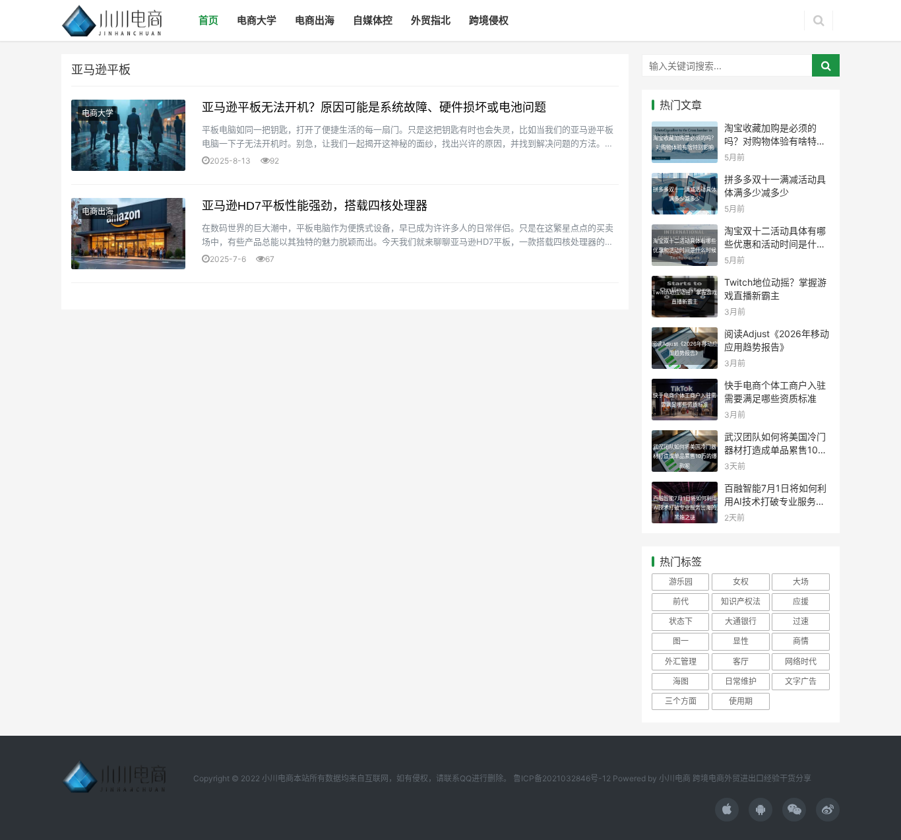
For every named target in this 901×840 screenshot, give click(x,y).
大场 (801, 582)
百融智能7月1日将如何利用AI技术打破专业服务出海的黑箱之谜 (775, 500)
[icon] (727, 810)
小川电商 (676, 778)
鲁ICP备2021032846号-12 (562, 778)
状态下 (681, 621)
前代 (681, 601)
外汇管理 (681, 661)
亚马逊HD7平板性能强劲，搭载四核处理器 (314, 205)
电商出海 (314, 20)
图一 (681, 641)
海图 (681, 681)
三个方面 (681, 701)
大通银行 (741, 621)
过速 (801, 621)
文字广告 (801, 681)
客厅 (741, 661)
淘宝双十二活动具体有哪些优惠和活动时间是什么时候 (775, 243)
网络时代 (801, 661)
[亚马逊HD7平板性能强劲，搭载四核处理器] (128, 233)
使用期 (741, 701)
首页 (208, 20)
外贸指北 (430, 20)
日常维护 (741, 681)
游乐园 (681, 582)
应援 (801, 601)
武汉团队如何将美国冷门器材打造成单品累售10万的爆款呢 (775, 449)
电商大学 (256, 20)
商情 (801, 641)
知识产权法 (741, 601)
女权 (741, 582)
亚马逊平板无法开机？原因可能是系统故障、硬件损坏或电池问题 (374, 107)
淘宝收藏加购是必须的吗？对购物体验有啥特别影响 (775, 140)
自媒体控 (372, 20)
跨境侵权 (489, 20)
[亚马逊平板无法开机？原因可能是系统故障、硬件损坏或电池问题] (128, 135)
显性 (741, 641)
